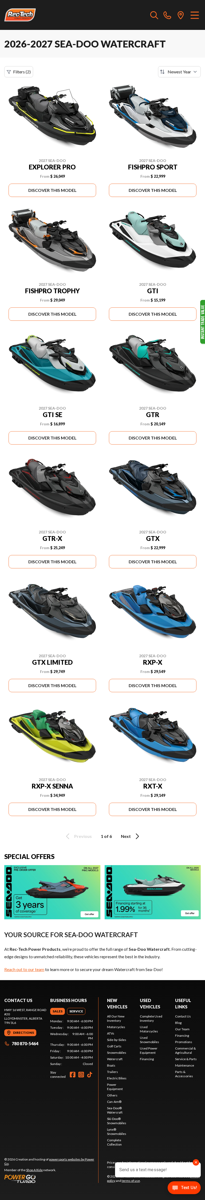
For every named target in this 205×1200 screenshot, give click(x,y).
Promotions (183, 1042)
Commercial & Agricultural (185, 1050)
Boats (111, 1065)
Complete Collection (114, 1142)
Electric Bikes (117, 1078)
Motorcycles (116, 1027)
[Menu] (195, 15)
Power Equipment (115, 1087)
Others (112, 1095)
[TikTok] (89, 1074)
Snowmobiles (116, 1053)
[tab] (57, 1011)
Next (126, 836)
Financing (147, 1059)
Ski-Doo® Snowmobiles (116, 1121)
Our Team (182, 1029)
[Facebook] (72, 1074)
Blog (178, 1023)
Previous (83, 836)
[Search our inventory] (154, 15)
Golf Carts (114, 1046)
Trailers (112, 1072)
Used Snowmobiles (149, 1040)
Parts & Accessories (184, 1074)
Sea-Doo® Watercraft (115, 1110)
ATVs (110, 1033)
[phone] (167, 15)
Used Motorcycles (149, 1029)
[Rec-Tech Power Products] (20, 14)
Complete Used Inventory (151, 1018)
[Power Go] (51, 1178)
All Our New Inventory (115, 1018)
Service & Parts (186, 1059)
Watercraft (115, 1059)
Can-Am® (114, 1102)
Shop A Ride (34, 1170)
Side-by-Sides (116, 1040)
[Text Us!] (184, 1188)
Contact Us (183, 1016)
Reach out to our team (24, 969)
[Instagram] (81, 1074)
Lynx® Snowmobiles (116, 1131)
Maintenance (184, 1065)
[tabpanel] (71, 1042)
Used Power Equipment (148, 1050)
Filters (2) (22, 71)
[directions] (181, 15)
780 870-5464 (25, 1043)
